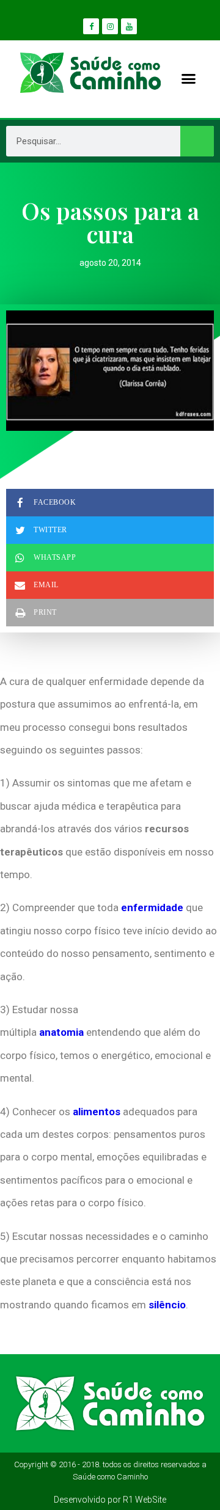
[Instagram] (110, 26)
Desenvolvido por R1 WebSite (110, 1500)
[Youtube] (129, 26)
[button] (188, 78)
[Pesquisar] (197, 141)
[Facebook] (91, 26)
